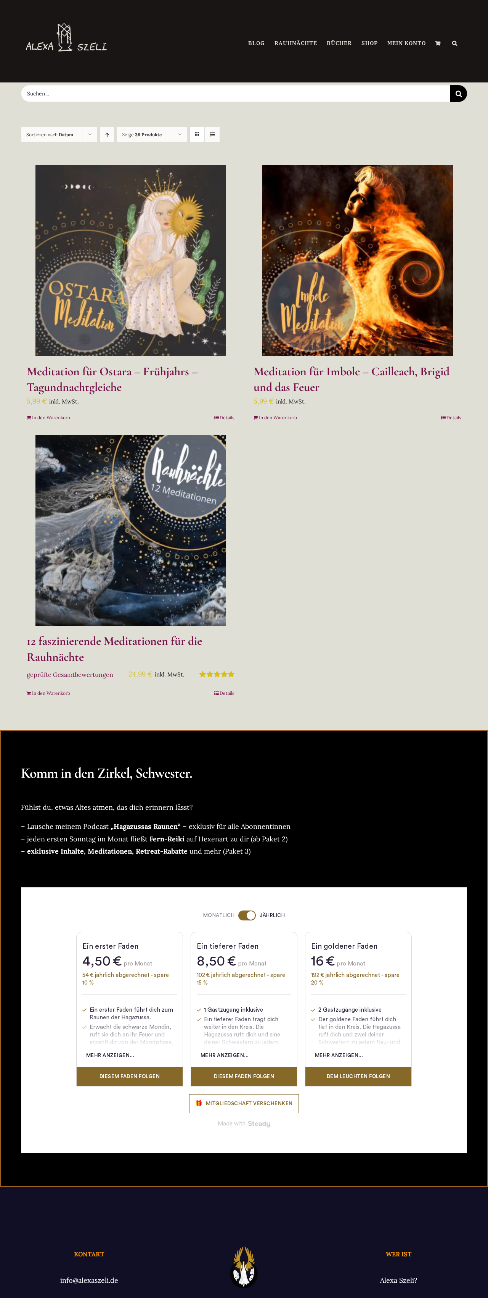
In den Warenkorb (51, 417)
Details (227, 417)
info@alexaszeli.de (89, 1280)
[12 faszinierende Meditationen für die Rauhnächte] (130, 530)
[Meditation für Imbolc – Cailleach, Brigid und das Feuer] (357, 260)
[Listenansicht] (212, 134)
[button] (455, 43)
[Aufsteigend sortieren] (107, 134)
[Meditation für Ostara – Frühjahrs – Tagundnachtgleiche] (130, 260)
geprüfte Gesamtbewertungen (70, 674)
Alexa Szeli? (398, 1280)
